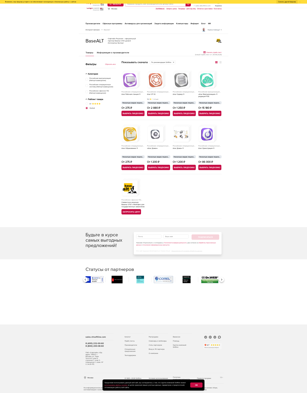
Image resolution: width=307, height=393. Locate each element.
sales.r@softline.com (202, 6)
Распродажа (153, 337)
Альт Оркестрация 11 (206, 148)
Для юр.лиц (191, 9)
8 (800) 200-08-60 (95, 346)
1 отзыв (155, 99)
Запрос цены (171, 9)
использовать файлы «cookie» (116, 385)
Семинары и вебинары (158, 341)
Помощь (176, 341)
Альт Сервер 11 (178, 94)
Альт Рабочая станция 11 (130, 94)
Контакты (218, 9)
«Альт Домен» (152, 148)
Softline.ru (160, 9)
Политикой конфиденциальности (175, 243)
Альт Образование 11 (129, 148)
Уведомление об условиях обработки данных (186, 251)
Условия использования (158, 378)
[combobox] (163, 62)
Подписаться (205, 237)
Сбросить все (110, 64)
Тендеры (181, 9)
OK (196, 385)
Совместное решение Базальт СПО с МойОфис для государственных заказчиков (133, 204)
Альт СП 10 (151, 94)
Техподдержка (130, 355)
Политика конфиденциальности (181, 378)
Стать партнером (155, 345)
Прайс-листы (130, 341)
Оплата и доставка (205, 9)
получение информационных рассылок (156, 245)
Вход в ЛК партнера (156, 349)
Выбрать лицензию (133, 113)
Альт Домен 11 (178, 148)
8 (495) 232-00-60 (95, 343)
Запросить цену (131, 212)
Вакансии (176, 337)
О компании (153, 353)
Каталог (128, 337)
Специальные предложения (130, 350)
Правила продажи (204, 378)
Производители (131, 345)
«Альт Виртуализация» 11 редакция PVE (207, 95)
